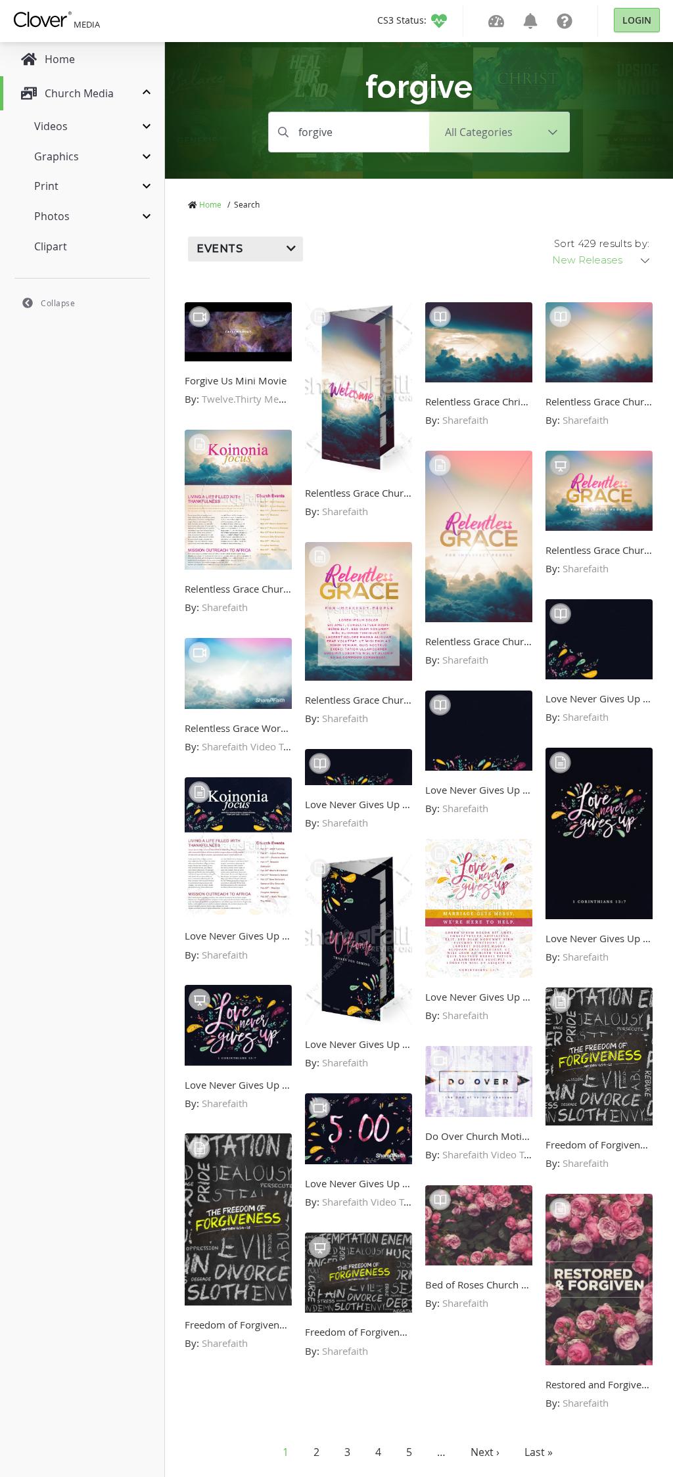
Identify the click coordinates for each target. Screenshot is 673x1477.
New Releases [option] (587, 260)
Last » (538, 1452)
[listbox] (602, 260)
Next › (485, 1452)
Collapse (58, 303)
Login (636, 20)
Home (210, 204)
